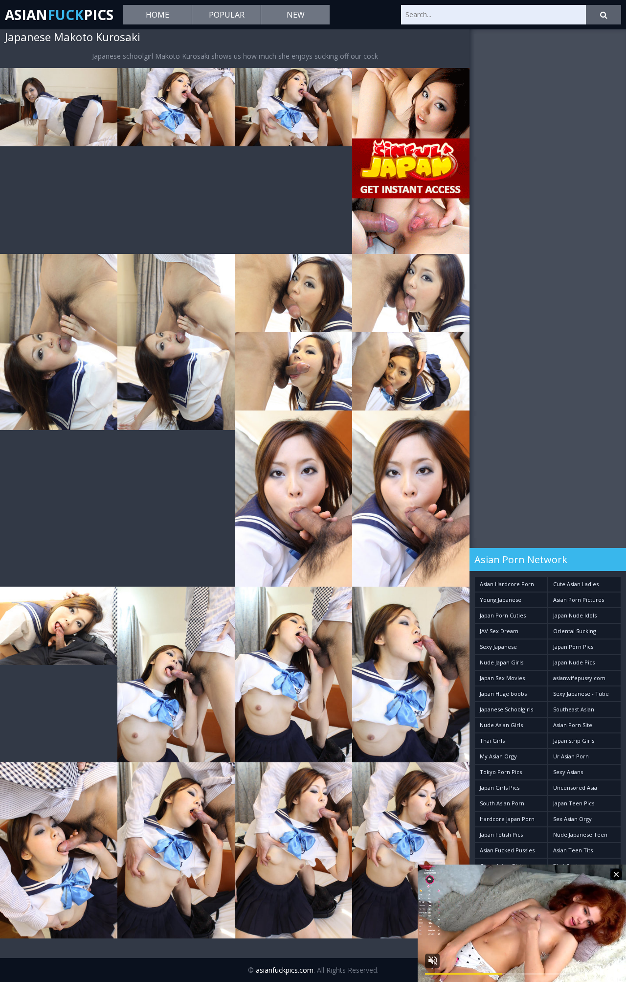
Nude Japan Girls (501, 662)
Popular (227, 14)
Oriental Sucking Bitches (574, 633)
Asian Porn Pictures (578, 599)
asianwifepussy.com (579, 678)
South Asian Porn (502, 803)
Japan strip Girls (573, 740)
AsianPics (59, 14)
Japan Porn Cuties (503, 615)
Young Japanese (500, 599)
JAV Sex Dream (499, 631)
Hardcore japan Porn (507, 818)
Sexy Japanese (498, 646)
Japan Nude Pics (574, 662)
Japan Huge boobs (503, 693)
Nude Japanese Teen (580, 834)
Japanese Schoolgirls (506, 709)
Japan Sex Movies (502, 678)
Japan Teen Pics (573, 803)
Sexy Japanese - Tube (581, 693)
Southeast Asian (573, 709)
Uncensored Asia (575, 787)
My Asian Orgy (498, 756)
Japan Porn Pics (573, 646)
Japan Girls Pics (499, 787)
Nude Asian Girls (501, 725)
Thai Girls (492, 740)
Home (157, 14)
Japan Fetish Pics (501, 834)
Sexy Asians (568, 772)
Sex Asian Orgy (572, 818)
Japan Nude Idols (575, 615)
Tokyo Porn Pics (501, 772)
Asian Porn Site (572, 725)
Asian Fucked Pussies (507, 850)
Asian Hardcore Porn (507, 584)
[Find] (603, 14)
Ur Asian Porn (571, 756)
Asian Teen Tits (573, 850)
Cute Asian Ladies (576, 584)
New (296, 14)
